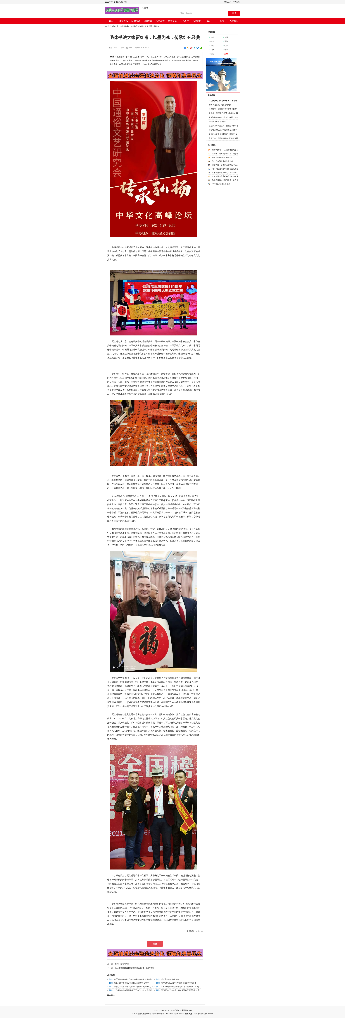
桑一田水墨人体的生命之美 (222, 161)
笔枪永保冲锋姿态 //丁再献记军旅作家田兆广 (131, 983)
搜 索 (234, 13)
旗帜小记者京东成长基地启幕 (220, 105)
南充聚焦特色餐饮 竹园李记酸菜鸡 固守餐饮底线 (133, 979)
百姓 (212, 49)
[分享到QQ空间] (188, 48)
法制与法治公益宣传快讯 (203, 1014)
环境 (226, 37)
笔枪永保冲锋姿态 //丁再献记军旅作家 (223, 126)
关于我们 (234, 21)
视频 (221, 21)
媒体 (156, 26)
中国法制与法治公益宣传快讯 (131, 26)
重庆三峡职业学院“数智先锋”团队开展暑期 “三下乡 (180, 987)
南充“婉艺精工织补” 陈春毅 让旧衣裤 (223, 130)
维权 (226, 49)
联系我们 (227, 2)
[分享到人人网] (197, 48)
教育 (212, 41)
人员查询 (145, 8)
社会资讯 (123, 21)
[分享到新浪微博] (191, 48)
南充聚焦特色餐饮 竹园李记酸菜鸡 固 (223, 117)
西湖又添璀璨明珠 (122, 964)
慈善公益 (172, 21)
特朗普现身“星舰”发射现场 (222, 157)
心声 (226, 45)
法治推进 (135, 21)
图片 (209, 21)
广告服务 (236, 2)
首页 (111, 21)
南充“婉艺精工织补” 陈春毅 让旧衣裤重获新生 (178, 983)
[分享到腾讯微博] (194, 48)
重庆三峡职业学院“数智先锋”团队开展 (223, 138)
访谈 (226, 41)
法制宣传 (160, 21)
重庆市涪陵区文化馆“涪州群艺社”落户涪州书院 (134, 968)
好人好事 (184, 21)
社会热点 (148, 21)
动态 (212, 45)
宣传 (212, 37)
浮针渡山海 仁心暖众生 (170, 979)
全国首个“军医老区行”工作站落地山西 (223, 113)
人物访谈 (197, 21)
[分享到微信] (201, 48)
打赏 (155, 944)
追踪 (212, 54)
